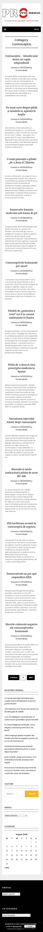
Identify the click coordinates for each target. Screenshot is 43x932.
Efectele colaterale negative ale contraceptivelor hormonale (21, 628)
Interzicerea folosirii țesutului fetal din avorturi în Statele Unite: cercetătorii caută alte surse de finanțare (20, 770)
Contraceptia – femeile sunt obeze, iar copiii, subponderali (21, 59)
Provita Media (21, 70)
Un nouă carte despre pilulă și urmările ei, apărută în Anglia (21, 111)
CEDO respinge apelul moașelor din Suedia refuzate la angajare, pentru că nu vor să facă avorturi (20, 738)
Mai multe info (17, 926)
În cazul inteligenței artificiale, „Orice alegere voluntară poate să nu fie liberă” (19, 727)
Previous (13, 677)
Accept (30, 926)
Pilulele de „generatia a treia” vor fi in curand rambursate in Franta (21, 314)
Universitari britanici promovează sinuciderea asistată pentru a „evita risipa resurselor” (19, 749)
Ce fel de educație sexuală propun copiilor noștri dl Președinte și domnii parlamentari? (19, 701)
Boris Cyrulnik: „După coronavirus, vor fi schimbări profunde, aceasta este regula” (20, 760)
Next (31, 677)
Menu (36, 29)
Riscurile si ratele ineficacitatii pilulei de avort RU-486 (21, 473)
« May (6, 867)
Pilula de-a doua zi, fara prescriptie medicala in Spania (21, 368)
